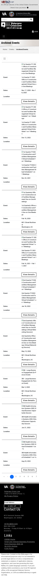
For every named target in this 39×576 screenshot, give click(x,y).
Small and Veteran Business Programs (19, 542)
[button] (27, 7)
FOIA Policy (9, 548)
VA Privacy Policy (11, 496)
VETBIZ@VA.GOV (11, 524)
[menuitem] (35, 31)
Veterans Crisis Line (12, 491)
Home (5, 49)
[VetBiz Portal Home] (7, 2)
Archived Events (22, 49)
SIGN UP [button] (12, 506)
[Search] (31, 20)
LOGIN (36, 32)
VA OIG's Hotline (10, 546)
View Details (29, 101)
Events (11, 49)
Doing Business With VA (13, 544)
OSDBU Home (9, 539)
